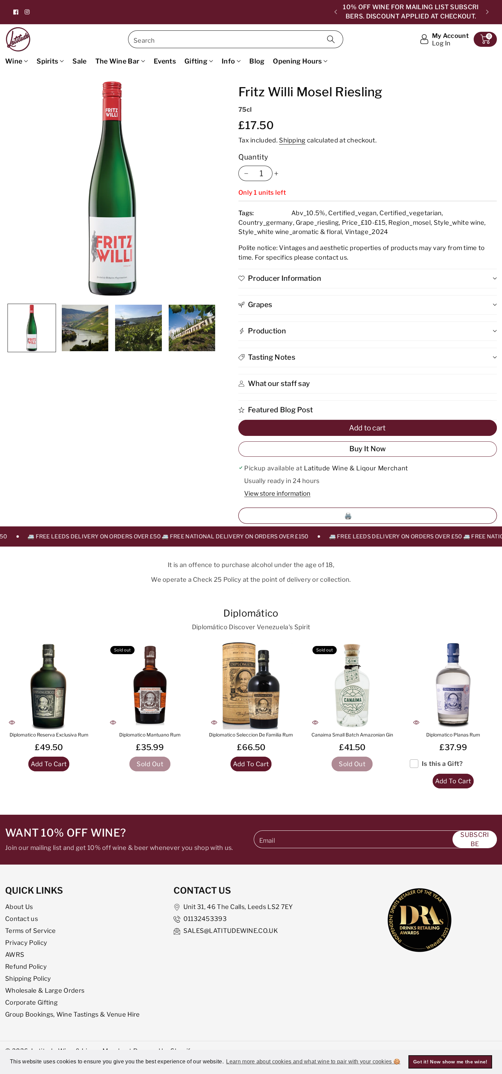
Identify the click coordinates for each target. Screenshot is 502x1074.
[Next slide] (487, 11)
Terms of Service (30, 930)
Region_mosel (409, 222)
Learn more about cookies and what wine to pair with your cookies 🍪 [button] (313, 1061)
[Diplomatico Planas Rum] (453, 685)
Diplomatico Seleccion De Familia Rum (251, 735)
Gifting (195, 61)
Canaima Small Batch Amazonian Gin (352, 735)
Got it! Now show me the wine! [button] (450, 1061)
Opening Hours (297, 61)
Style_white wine (459, 222)
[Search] (331, 39)
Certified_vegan (352, 213)
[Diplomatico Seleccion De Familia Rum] (251, 685)
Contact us (21, 918)
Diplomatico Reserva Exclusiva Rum (49, 735)
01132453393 (205, 918)
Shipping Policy (28, 978)
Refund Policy (26, 966)
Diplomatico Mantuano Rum (150, 735)
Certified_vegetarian (410, 213)
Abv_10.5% (308, 213)
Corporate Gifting (31, 1002)
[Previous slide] (335, 11)
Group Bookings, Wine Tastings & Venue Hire (72, 1014)
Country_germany (265, 222)
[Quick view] (12, 722)
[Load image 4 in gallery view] (192, 328)
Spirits (47, 61)
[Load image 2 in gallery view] (85, 328)
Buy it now (367, 448)
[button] (485, 39)
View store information (277, 493)
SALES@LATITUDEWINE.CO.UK (230, 930)
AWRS (14, 954)
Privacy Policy (26, 942)
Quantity (253, 157)
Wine (13, 61)
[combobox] (235, 39)
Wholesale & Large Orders (44, 990)
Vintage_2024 (366, 231)
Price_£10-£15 (364, 222)
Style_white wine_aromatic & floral (290, 231)
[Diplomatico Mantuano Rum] (150, 685)
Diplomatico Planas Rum (453, 735)
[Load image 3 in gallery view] (138, 328)
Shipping (292, 140)
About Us (19, 906)
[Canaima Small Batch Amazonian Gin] (352, 685)
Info (228, 61)
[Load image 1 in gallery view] (32, 328)
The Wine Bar (117, 61)
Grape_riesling (317, 222)
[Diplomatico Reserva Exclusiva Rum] (49, 685)
